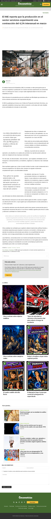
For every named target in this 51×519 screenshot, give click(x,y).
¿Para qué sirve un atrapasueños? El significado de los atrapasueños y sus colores (31, 453)
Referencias (6, 256)
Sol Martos (22, 443)
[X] (27, 82)
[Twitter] (14, 502)
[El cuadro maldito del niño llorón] (13, 376)
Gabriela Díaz (22, 456)
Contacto (34, 1)
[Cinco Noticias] (25, 497)
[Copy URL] (36, 82)
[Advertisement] (25, 40)
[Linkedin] (16, 502)
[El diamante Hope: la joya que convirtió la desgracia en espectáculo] (37, 376)
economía (14, 247)
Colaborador (22, 415)
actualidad (9, 247)
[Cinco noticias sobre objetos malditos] (13, 300)
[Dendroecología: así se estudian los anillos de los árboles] (11, 415)
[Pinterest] (24, 502)
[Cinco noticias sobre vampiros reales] (13, 340)
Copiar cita (8, 275)
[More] (39, 82)
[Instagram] (22, 502)
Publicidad (40, 1)
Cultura (22, 436)
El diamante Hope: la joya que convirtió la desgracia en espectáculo (36, 394)
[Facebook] (30, 82)
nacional (18, 247)
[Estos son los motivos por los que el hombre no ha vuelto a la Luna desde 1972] (11, 428)
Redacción (8, 80)
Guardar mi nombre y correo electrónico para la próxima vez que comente (19, 471)
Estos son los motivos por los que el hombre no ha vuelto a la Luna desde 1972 (33, 426)
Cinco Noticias (5, 250)
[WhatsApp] (33, 82)
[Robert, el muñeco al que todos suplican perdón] (37, 340)
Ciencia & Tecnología (24, 410)
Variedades (46, 12)
